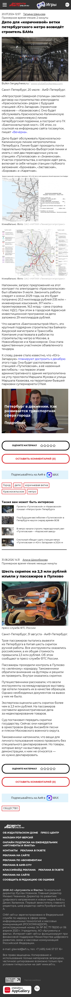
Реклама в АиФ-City (17, 865)
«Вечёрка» (19, 132)
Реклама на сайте (16, 855)
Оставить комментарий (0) (36, 458)
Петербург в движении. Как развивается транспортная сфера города (30, 410)
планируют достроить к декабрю (41, 359)
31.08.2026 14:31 (11, 559)
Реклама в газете (32, 850)
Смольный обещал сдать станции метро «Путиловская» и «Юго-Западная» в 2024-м (40, 541)
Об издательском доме (20, 832)
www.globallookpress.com (47, 83)
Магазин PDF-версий (18, 837)
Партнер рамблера (32, 980)
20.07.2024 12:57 (11, 14)
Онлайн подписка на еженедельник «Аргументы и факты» (30, 844)
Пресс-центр (50, 832)
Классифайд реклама (19, 869)
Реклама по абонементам (22, 860)
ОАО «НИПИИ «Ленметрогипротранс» (44, 224)
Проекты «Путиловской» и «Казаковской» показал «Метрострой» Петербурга (39, 508)
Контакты (10, 850)
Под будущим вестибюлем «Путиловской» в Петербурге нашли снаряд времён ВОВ (40, 519)
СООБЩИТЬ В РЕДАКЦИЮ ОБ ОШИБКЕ (28, 879)
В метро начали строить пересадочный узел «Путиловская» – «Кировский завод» (40, 530)
